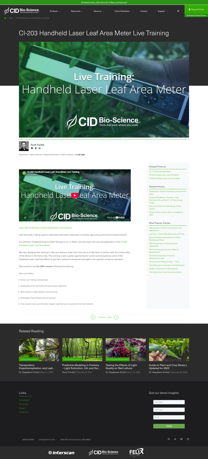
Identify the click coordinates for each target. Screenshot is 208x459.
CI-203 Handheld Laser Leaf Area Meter (164, 178)
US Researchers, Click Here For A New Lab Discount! (104, 2)
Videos (11, 18)
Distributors (24, 412)
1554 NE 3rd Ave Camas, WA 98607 (75, 439)
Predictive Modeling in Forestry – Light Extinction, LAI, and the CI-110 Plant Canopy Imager (166, 200)
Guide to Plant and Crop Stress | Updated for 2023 (166, 213)
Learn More (24, 227)
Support (22, 408)
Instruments (24, 400)
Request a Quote (39, 227)
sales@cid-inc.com (47, 439)
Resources (23, 404)
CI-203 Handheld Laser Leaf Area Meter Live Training (32, 18)
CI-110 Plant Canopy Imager (160, 171)
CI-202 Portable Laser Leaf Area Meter (164, 175)
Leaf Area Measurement (29, 359)
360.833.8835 (28, 439)
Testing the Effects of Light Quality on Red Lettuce (165, 207)
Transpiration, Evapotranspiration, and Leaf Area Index (167, 192)
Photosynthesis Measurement (117, 359)
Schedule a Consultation (60, 227)
